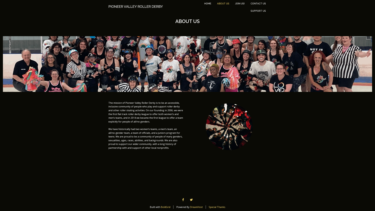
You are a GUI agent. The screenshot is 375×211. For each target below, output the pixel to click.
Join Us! (240, 3)
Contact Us (258, 3)
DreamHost (196, 207)
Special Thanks (217, 207)
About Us (223, 3)
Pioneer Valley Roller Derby (135, 6)
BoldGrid (165, 207)
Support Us (258, 11)
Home (207, 3)
